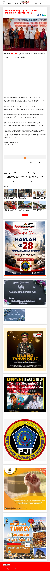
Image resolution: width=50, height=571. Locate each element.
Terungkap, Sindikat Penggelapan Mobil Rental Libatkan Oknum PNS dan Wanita (37, 162)
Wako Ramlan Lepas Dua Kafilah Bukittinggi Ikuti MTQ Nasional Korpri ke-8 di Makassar (14, 173)
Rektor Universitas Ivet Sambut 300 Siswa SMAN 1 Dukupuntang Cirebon (14, 162)
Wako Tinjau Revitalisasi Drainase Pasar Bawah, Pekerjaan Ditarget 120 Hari (35, 169)
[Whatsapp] (45, 15)
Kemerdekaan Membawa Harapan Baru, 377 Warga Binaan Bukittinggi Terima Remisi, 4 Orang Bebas (14, 181)
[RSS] (25, 158)
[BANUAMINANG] (25, 1)
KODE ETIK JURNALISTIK (25, 568)
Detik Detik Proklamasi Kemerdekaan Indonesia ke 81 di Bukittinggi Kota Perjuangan (35, 181)
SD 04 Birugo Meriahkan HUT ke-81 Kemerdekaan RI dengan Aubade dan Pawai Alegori (14, 177)
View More (25, 215)
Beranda (18, 568)
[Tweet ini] (40, 15)
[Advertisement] (25, 67)
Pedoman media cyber (7, 569)
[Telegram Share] (43, 15)
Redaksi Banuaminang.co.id (37, 568)
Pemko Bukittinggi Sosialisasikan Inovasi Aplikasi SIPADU (14, 169)
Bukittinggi (6, 15)
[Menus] (4, 1)
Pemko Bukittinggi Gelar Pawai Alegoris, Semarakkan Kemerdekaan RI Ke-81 (33, 173)
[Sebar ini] (38, 15)
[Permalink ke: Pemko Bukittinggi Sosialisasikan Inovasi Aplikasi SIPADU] (10, 192)
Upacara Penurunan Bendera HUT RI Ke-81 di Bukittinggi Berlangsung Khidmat (34, 177)
